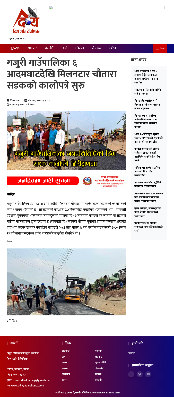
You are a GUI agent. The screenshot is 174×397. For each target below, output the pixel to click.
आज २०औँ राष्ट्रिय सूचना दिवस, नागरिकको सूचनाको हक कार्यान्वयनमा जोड (148, 138)
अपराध (65, 368)
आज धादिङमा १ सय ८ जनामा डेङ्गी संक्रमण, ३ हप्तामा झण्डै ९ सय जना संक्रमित (146, 77)
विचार (64, 380)
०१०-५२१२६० (19, 375)
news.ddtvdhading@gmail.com (31, 380)
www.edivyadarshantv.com (27, 385)
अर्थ (65, 48)
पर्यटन (112, 48)
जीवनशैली (99, 368)
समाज (64, 363)
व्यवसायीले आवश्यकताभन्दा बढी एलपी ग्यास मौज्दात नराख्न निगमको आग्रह (148, 197)
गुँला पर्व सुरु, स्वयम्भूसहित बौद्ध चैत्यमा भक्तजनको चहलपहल (147, 212)
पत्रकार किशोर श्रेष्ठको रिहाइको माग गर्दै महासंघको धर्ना (148, 227)
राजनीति (49, 48)
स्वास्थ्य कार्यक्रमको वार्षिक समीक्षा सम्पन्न (148, 92)
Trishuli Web (113, 393)
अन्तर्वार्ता (66, 374)
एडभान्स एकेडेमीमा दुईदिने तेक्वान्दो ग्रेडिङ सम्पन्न (147, 184)
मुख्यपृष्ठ (15, 48)
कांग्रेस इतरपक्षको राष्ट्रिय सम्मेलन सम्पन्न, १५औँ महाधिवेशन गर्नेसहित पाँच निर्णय (147, 155)
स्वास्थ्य (98, 374)
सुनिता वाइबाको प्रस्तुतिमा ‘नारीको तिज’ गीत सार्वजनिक (147, 172)
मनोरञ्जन (79, 48)
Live (161, 48)
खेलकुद (96, 48)
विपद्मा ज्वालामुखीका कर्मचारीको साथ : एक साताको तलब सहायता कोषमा (145, 122)
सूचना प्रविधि (101, 363)
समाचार (32, 48)
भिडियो (98, 380)
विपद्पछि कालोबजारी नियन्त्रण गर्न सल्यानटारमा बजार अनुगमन (147, 105)
